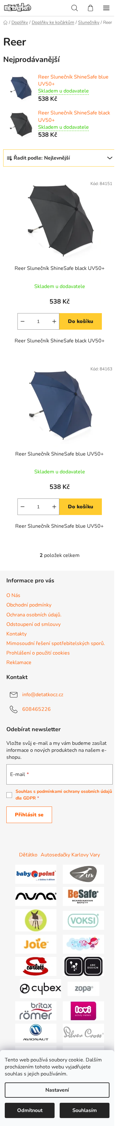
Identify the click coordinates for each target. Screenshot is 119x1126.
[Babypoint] (35, 873)
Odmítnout (30, 1110)
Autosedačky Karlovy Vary (70, 854)
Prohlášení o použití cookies (38, 652)
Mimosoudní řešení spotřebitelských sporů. (55, 643)
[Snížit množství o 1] (22, 321)
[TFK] (83, 873)
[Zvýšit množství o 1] (54, 321)
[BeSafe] (83, 896)
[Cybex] (40, 988)
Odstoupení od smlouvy (33, 624)
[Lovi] (83, 1010)
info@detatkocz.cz (42, 694)
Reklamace (18, 662)
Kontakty (16, 633)
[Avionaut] (35, 1032)
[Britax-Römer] (35, 1010)
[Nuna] (35, 896)
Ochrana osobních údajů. (34, 614)
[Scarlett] (35, 966)
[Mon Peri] (83, 943)
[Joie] (35, 943)
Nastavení (57, 1090)
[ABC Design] (83, 966)
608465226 (36, 709)
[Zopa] (83, 988)
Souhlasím (84, 1110)
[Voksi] (83, 920)
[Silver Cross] (83, 1032)
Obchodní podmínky (28, 604)
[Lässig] (35, 920)
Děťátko (28, 854)
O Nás (13, 595)
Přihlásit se (29, 814)
